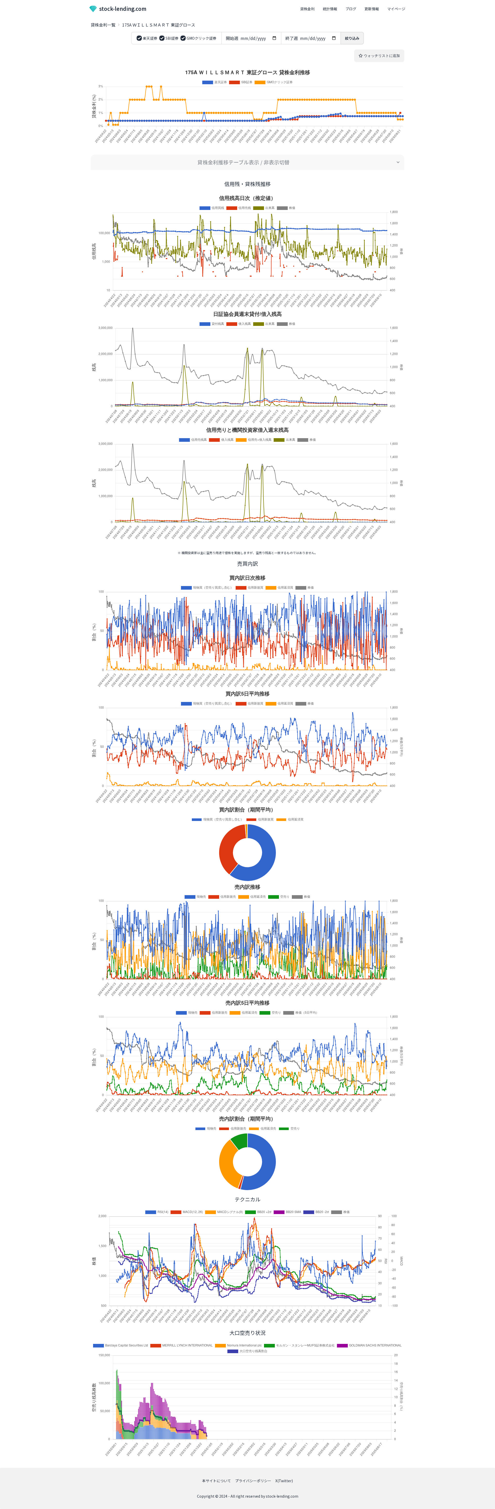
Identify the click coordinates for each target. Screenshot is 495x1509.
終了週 (291, 38)
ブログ (350, 8)
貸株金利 (307, 8)
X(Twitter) (284, 1480)
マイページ (396, 8)
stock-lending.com (122, 8)
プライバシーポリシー (253, 1480)
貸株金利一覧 (103, 25)
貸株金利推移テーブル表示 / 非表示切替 (243, 162)
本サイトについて (216, 1480)
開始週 (232, 38)
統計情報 (330, 8)
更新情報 (372, 8)
